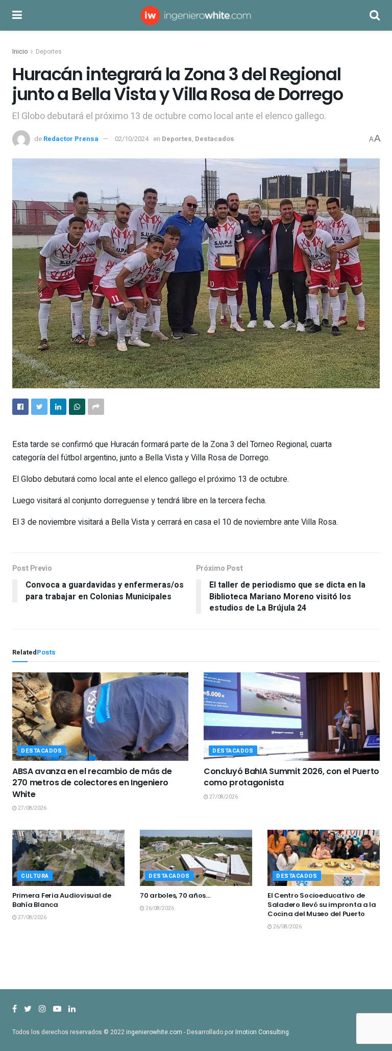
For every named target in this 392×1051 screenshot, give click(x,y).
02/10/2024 (132, 139)
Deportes (49, 51)
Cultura (35, 876)
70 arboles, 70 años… (175, 895)
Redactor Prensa (71, 139)
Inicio (20, 51)
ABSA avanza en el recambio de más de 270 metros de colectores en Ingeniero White (92, 782)
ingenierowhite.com (154, 1032)
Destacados (214, 139)
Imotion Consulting (262, 1032)
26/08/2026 (159, 908)
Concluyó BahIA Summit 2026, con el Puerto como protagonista (291, 776)
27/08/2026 (31, 808)
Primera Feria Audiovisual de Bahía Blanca (61, 900)
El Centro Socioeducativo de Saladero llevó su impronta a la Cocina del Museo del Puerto (321, 905)
